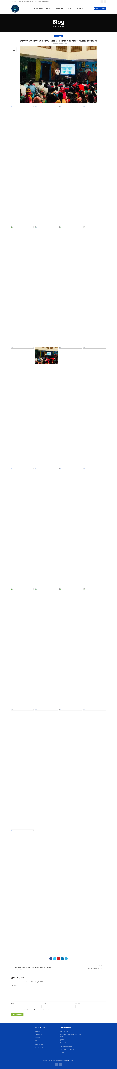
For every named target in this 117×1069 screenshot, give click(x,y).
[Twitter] (54, 958)
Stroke (62, 1053)
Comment (14, 985)
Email (45, 1003)
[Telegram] (66, 958)
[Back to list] (58, 967)
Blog (37, 1041)
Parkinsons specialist (67, 1049)
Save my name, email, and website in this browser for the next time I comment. (35, 1010)
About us (38, 1035)
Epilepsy (62, 1040)
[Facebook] (102, 1)
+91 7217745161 (100, 8)
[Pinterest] (58, 958)
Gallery (37, 1038)
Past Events (61, 26)
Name (13, 1003)
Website (77, 1003)
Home (54, 26)
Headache (63, 1043)
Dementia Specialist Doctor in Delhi (70, 1036)
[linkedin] (62, 958)
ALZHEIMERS (64, 1031)
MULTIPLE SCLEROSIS (66, 1046)
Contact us (39, 1047)
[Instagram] (105, 1)
